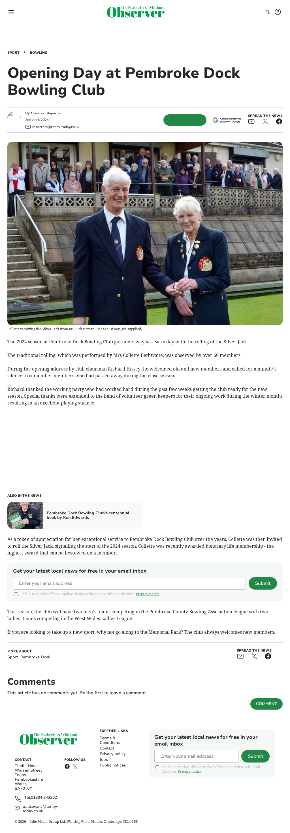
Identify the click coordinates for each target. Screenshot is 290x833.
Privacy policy (112, 754)
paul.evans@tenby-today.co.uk (41, 808)
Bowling (38, 52)
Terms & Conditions (110, 740)
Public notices (113, 765)
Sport (13, 52)
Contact (107, 748)
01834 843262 (44, 797)
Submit (262, 583)
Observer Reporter (46, 113)
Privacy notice (147, 594)
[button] (11, 12)
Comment (266, 703)
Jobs (104, 759)
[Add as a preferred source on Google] (227, 120)
